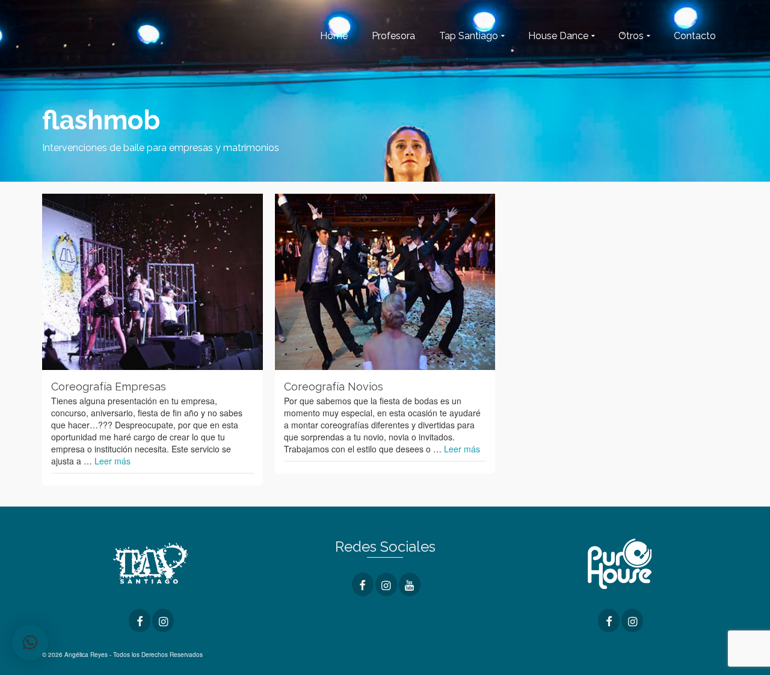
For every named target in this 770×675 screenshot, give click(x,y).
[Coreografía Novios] (385, 282)
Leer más (112, 461)
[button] (30, 642)
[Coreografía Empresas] (152, 282)
